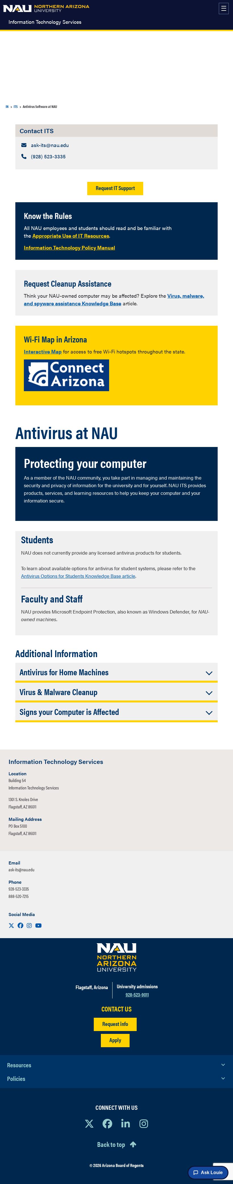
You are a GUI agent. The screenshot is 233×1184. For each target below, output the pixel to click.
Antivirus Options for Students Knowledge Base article (78, 575)
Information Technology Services (45, 21)
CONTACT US (116, 1008)
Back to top (111, 1144)
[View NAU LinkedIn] (125, 1123)
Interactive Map (43, 351)
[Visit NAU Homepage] (117, 957)
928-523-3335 (19, 888)
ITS (16, 106)
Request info (115, 1023)
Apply (115, 1040)
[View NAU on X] (89, 1123)
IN (7, 106)
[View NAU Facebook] (107, 1123)
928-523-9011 (137, 994)
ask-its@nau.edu (21, 869)
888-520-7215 (19, 896)
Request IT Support (115, 188)
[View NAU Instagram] (143, 1123)
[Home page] (46, 8)
